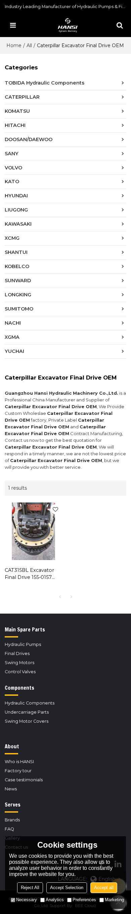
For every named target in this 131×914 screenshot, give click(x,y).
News (11, 788)
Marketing (114, 899)
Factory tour (18, 770)
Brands (12, 819)
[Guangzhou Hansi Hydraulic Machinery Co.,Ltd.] (67, 25)
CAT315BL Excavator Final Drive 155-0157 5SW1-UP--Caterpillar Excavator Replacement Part (30, 574)
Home (13, 45)
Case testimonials (24, 779)
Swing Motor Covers (26, 721)
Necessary (26, 899)
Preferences (84, 899)
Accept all (104, 887)
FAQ (9, 828)
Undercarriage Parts (27, 712)
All (29, 45)
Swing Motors (19, 662)
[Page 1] (60, 597)
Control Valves (20, 671)
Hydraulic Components (29, 703)
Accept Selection (66, 887)
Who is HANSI (19, 761)
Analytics (55, 899)
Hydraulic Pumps (23, 644)
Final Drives (17, 653)
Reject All (30, 887)
